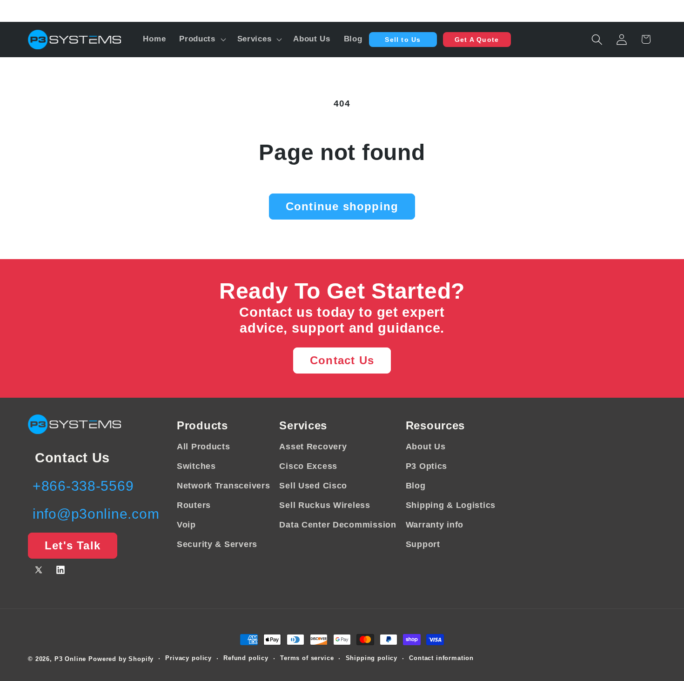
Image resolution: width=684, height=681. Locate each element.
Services (303, 425)
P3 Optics (426, 466)
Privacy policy (188, 658)
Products (202, 425)
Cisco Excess (308, 466)
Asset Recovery (313, 446)
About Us (426, 446)
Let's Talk (73, 546)
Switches (196, 466)
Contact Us (342, 360)
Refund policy (245, 658)
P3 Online (70, 658)
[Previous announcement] (30, 10)
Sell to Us (403, 39)
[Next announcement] (654, 10)
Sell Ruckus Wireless (324, 505)
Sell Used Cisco (313, 485)
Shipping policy (372, 658)
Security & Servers (217, 544)
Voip (186, 524)
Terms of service (307, 658)
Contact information (441, 658)
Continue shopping (342, 206)
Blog (416, 485)
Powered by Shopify (121, 658)
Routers (194, 505)
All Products (203, 446)
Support (423, 544)
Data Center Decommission (337, 524)
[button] (202, 39)
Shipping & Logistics (451, 505)
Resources (435, 425)
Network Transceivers (223, 485)
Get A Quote (477, 39)
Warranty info (434, 524)
